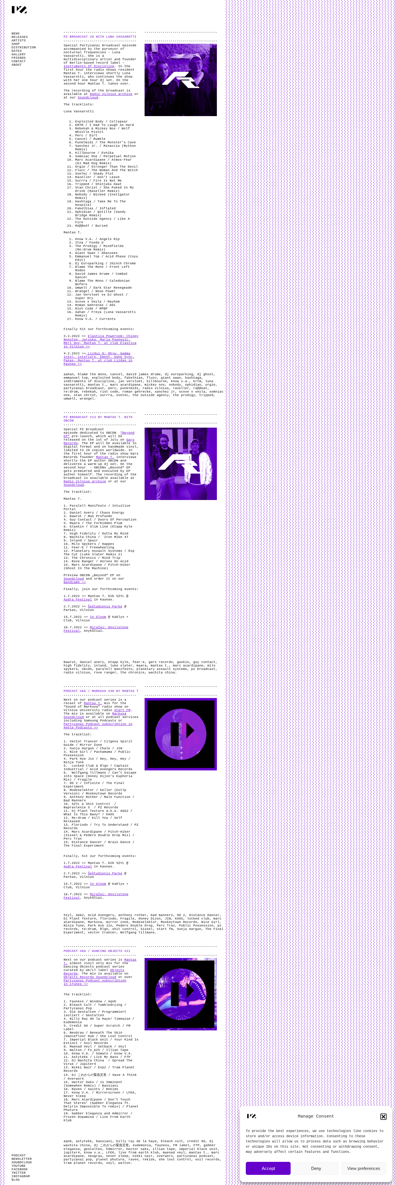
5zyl (68, 915)
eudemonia (142, 1145)
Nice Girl (210, 922)
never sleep (117, 1156)
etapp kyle (118, 662)
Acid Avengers (101, 915)
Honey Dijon (150, 918)
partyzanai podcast (195, 1156)
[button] (383, 1117)
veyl (110, 1163)
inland (100, 665)
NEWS (16, 33)
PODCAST (19, 1155)
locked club (198, 918)
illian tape (164, 1149)
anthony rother (132, 915)
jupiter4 (72, 1152)
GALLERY (19, 54)
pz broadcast (203, 669)
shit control (124, 929)
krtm (197, 381)
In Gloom (98, 617)
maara (141, 665)
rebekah (89, 391)
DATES (17, 51)
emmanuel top (76, 378)
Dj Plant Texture (80, 918)
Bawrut (70, 662)
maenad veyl (174, 1152)
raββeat (200, 388)
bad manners (162, 915)
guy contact (204, 662)
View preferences (363, 1168)
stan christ (85, 395)
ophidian (193, 385)
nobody (175, 385)
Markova (95, 922)
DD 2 (181, 915)
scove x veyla (192, 391)
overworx (165, 1156)
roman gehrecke (136, 391)
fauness (162, 1145)
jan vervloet (130, 381)
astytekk (84, 1141)
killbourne (157, 381)
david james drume (143, 374)
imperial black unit (198, 1149)
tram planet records (83, 1163)
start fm (165, 929)
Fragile (127, 918)
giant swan (171, 378)
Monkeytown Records (179, 922)
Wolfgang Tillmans (137, 932)
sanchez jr (165, 391)
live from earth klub (138, 1152)
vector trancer (102, 932)
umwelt (70, 398)
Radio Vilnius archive (111, 94)
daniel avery (92, 662)
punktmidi (129, 388)
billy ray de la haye (136, 1141)
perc (112, 388)
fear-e (138, 662)
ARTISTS (19, 40)
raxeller (181, 388)
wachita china (162, 672)
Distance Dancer (204, 915)
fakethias (133, 378)
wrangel (87, 398)
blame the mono (92, 374)
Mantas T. (105, 457)
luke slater (121, 665)
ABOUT (17, 65)
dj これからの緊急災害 (111, 1145)
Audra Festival (78, 599)
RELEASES (20, 37)
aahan (69, 374)
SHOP (16, 44)
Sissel (147, 929)
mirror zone (117, 922)
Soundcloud (88, 97)
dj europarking (179, 374)
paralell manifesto (114, 669)
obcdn (87, 669)
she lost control (175, 1159)
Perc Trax (166, 925)
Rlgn (104, 929)
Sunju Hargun (189, 929)
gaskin (183, 662)
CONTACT (19, 61)
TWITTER (19, 1173)
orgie (210, 385)
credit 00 (196, 1141)
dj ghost (205, 374)
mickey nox (155, 385)
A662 (80, 915)
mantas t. (97, 385)
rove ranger (105, 672)
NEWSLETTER (22, 1159)
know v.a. (180, 381)
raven (133, 1159)
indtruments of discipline (89, 381)
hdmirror (114, 1149)
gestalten (93, 1149)
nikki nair (142, 1156)
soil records (207, 1159)
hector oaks (137, 1149)
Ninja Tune (74, 925)
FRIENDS (19, 58)
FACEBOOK (20, 1169)
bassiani (104, 1141)
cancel (116, 374)
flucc (152, 378)
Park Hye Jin (100, 925)
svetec (122, 395)
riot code (109, 391)
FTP (196, 1145)
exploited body (106, 378)
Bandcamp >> (75, 582)
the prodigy (184, 395)
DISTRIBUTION (24, 47)
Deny (316, 1168)
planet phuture (110, 1159)
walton (124, 1163)
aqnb (68, 1141)
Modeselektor (144, 922)
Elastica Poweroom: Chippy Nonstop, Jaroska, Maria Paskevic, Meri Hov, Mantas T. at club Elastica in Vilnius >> (101, 341)
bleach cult (172, 1141)
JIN (168, 918)
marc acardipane (125, 385)
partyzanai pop (78, 1159)
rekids (149, 1159)
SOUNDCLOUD (22, 1162)
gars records (161, 662)
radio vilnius (156, 388)
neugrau (95, 1156)
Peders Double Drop (134, 925)
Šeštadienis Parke (105, 606)
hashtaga (193, 378)
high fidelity (77, 665)
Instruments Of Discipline (89, 66)
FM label (181, 1145)
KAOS (179, 918)
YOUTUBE (19, 1166)
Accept (268, 1168)
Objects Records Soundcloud (90, 977)
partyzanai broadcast (84, 388)
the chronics (132, 672)
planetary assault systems (161, 669)
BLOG (16, 1180)
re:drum (71, 391)
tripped (206, 395)
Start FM (122, 710)
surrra (106, 395)
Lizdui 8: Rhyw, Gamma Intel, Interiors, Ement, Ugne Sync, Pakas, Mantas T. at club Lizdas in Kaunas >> (99, 359)
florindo (108, 918)
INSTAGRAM (21, 1176)
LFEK (110, 1152)
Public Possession (196, 925)
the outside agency (150, 395)
